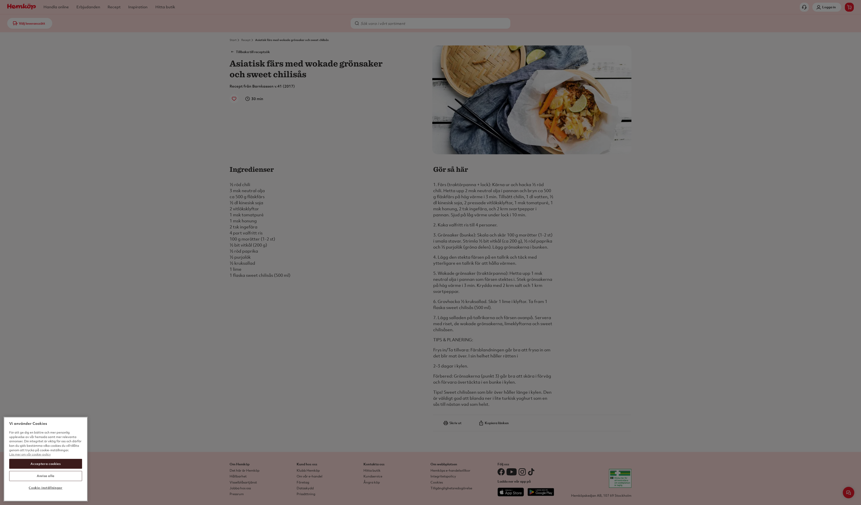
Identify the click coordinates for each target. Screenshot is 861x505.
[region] (46, 459)
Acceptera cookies (45, 464)
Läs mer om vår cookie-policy (30, 454)
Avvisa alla (45, 476)
